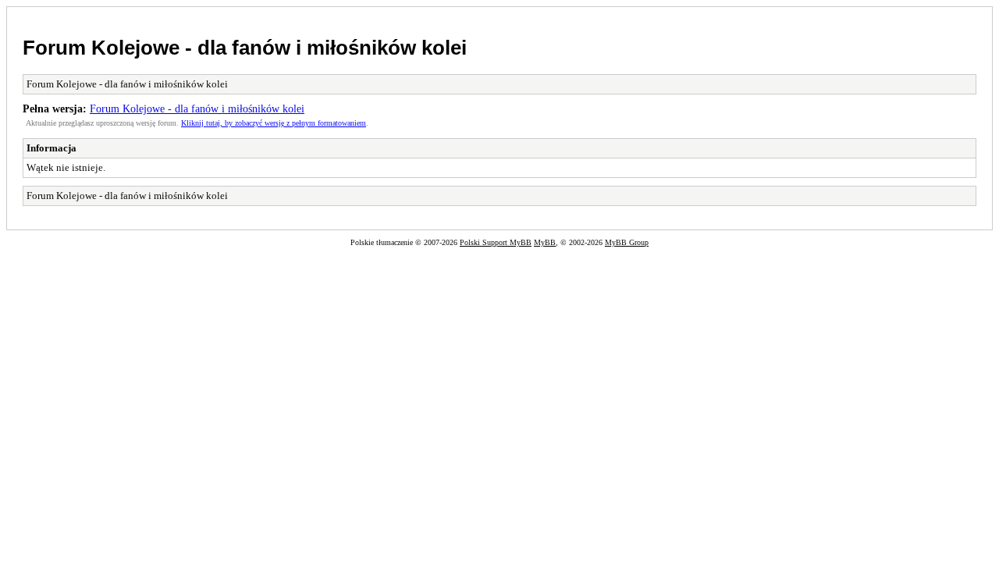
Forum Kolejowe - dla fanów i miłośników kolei (245, 47)
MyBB (545, 242)
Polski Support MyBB (495, 242)
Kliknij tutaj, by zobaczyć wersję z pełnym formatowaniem (273, 123)
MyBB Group (627, 242)
